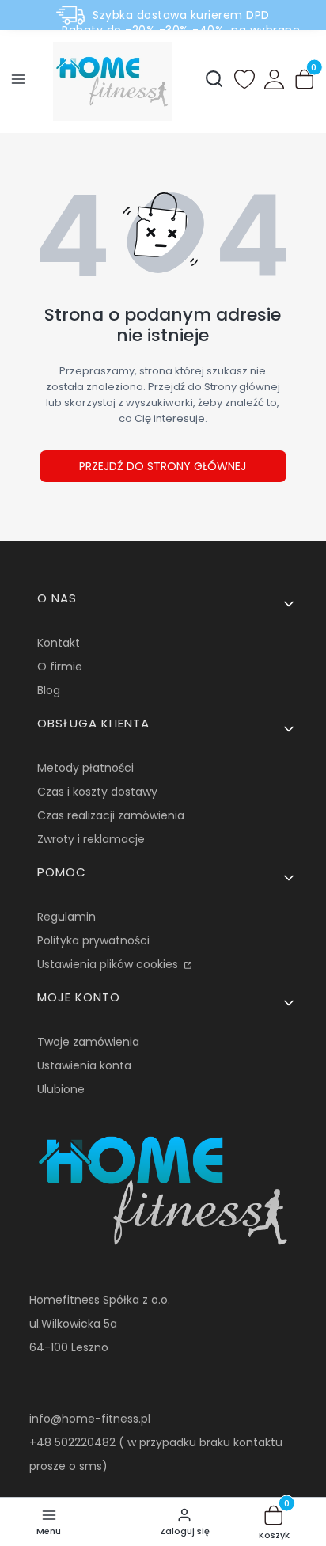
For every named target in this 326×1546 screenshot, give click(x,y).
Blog (48, 690)
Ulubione (61, 1089)
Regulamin (66, 917)
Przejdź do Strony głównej (162, 466)
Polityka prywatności (93, 940)
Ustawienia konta (84, 1065)
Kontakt (58, 643)
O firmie (59, 666)
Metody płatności (85, 768)
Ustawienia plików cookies (109, 964)
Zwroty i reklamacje (91, 839)
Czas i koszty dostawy (97, 792)
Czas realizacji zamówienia (110, 815)
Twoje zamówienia (88, 1042)
